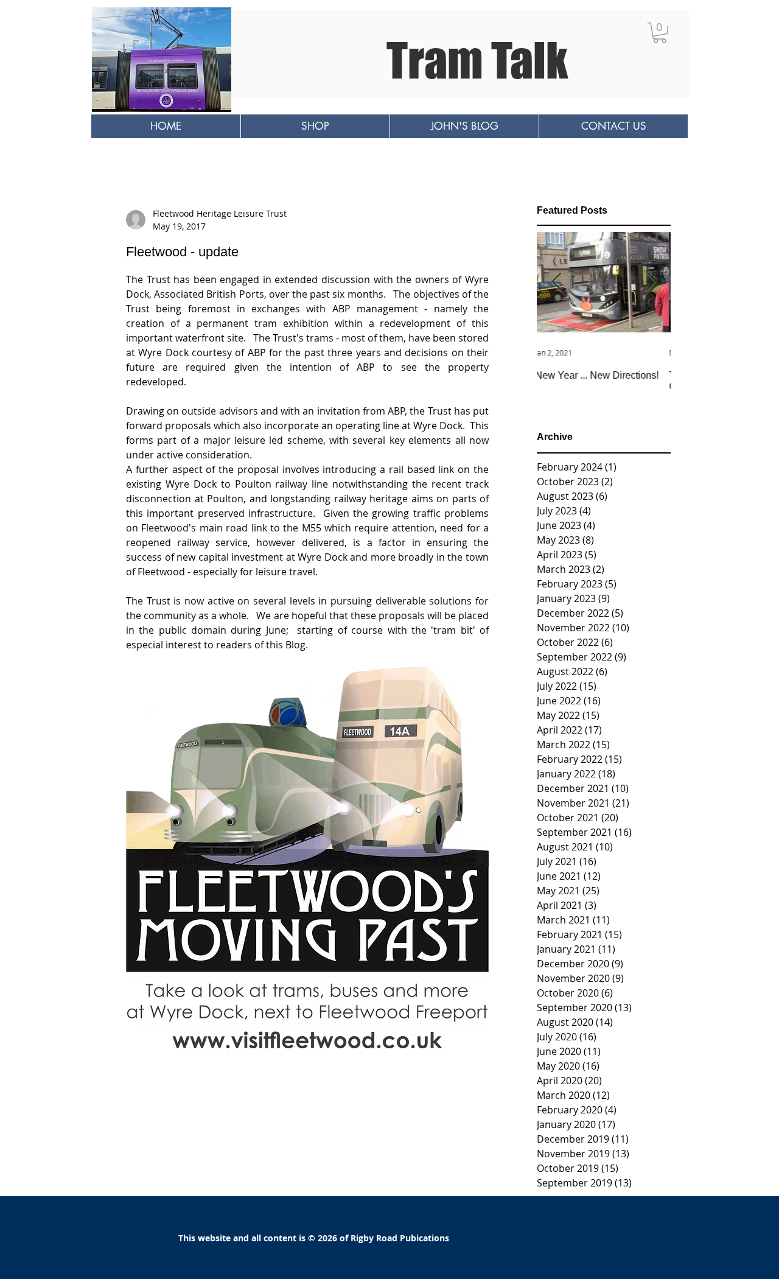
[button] (660, 33)
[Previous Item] (556, 282)
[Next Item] (651, 282)
